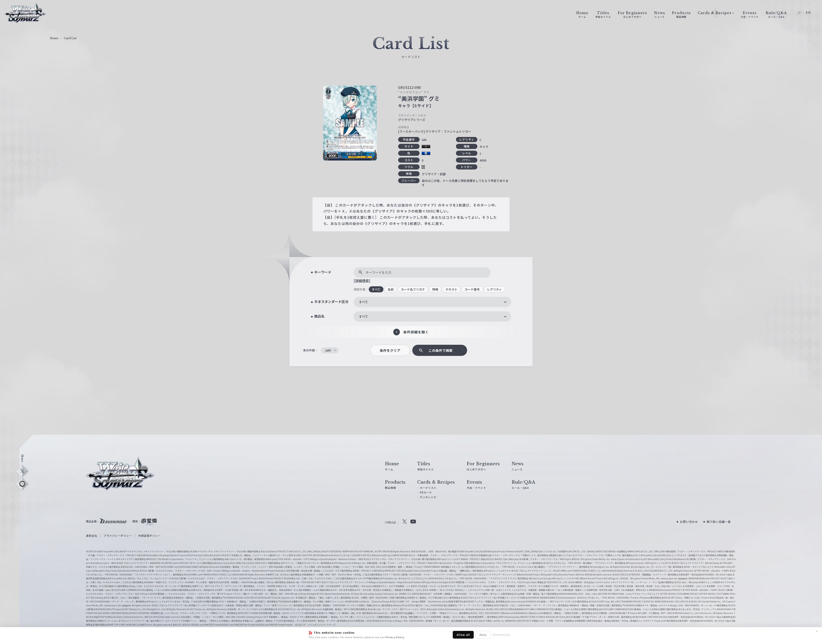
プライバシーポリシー (118, 535)
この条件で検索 (441, 350)
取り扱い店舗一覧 (719, 522)
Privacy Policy (395, 637)
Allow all (463, 634)
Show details (501, 634)
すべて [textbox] (363, 302)
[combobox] (432, 302)
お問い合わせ (689, 522)
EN (808, 13)
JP (799, 13)
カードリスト (428, 487)
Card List (70, 38)
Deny (483, 634)
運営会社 (91, 535)
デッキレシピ (428, 497)
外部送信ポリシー (149, 535)
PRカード (426, 492)
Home (54, 38)
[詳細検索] (362, 280)
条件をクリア (390, 350)
